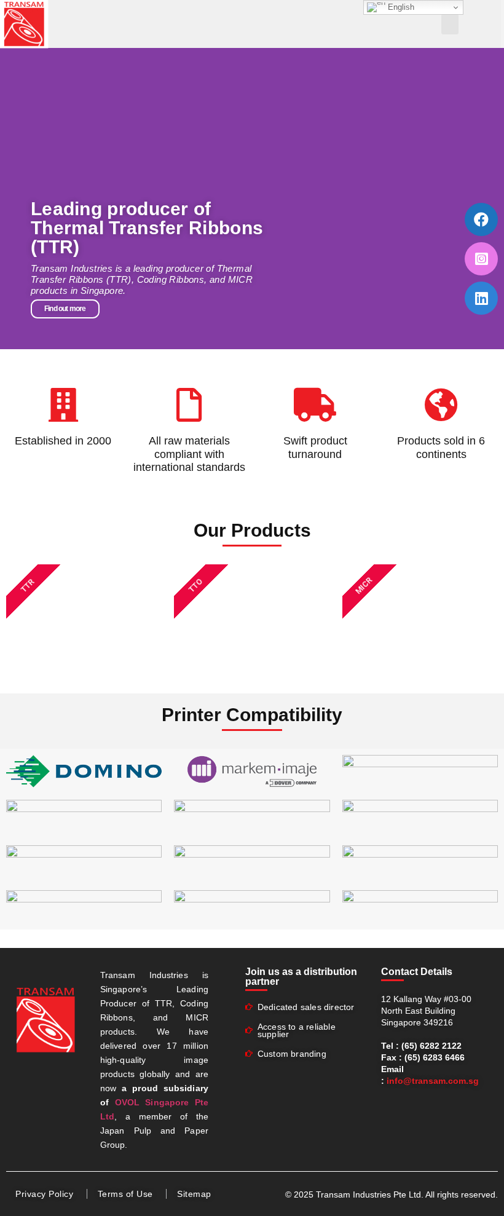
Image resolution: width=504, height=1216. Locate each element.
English (399, 7)
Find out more (65, 308)
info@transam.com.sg (433, 1081)
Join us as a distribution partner (301, 976)
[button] (450, 24)
